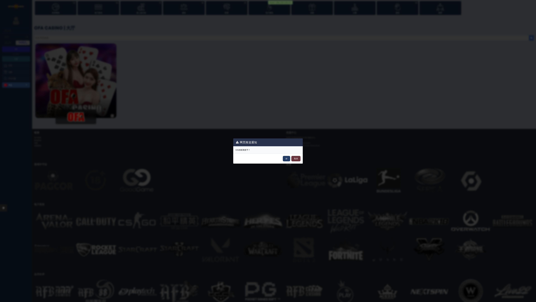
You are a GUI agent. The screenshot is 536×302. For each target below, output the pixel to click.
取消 (296, 158)
